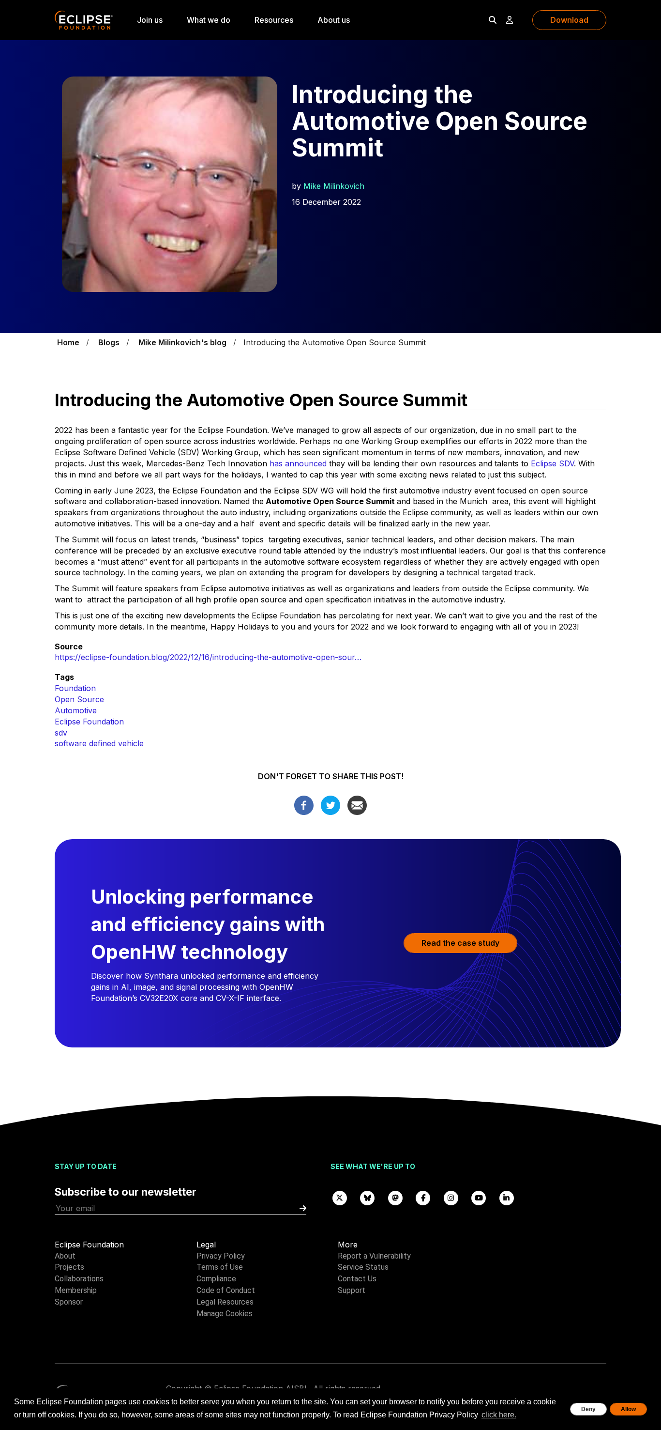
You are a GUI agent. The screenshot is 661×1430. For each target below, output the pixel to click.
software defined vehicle (99, 743)
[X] (339, 1197)
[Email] (357, 804)
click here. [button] (498, 1415)
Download (569, 20)
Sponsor (69, 1302)
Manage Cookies (224, 1313)
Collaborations (79, 1278)
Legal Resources (225, 1302)
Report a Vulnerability (374, 1256)
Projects (69, 1267)
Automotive (76, 710)
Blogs (109, 342)
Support (351, 1290)
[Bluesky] (368, 1197)
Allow (628, 1409)
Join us (150, 20)
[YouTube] (479, 1197)
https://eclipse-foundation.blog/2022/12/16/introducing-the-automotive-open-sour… (208, 657)
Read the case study (460, 943)
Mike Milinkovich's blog (182, 342)
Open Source (79, 699)
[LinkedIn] (506, 1197)
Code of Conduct (225, 1290)
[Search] (492, 20)
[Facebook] (304, 804)
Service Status (363, 1267)
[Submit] (303, 1208)
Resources (274, 20)
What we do (208, 20)
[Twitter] (330, 804)
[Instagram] (451, 1197)
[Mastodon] (395, 1197)
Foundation (75, 688)
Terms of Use (219, 1267)
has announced (298, 463)
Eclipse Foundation (89, 721)
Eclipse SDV (552, 463)
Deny (588, 1409)
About (65, 1256)
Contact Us (357, 1278)
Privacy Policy (220, 1256)
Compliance (216, 1278)
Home (68, 342)
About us (333, 20)
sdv (61, 733)
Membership (76, 1290)
